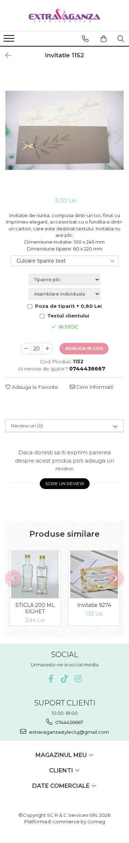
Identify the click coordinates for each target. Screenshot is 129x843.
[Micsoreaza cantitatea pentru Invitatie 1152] (25, 348)
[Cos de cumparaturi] (103, 39)
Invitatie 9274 (94, 605)
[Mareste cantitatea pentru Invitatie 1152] (47, 348)
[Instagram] (78, 678)
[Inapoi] (5, 55)
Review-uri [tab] (27, 425)
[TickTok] (64, 678)
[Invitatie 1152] (64, 130)
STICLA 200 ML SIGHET (35, 608)
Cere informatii (94, 387)
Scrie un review (64, 483)
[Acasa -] (64, 15)
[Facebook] (51, 678)
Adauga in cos (84, 348)
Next (118, 137)
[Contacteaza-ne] (85, 39)
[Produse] (10, 40)
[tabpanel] (64, 130)
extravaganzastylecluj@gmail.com (68, 732)
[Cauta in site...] (121, 39)
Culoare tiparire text (41, 261)
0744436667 (68, 722)
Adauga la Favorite (34, 387)
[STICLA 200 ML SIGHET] (35, 574)
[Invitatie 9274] (94, 574)
